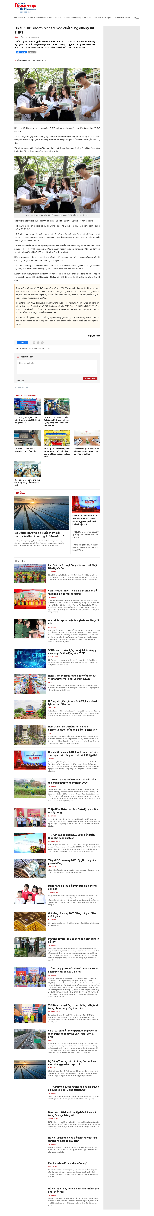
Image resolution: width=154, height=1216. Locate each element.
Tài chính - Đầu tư (54, 841)
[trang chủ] (15, 18)
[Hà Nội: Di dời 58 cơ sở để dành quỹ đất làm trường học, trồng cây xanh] (30, 1146)
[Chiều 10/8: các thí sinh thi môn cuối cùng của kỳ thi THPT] (57, 94)
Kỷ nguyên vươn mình (122, 18)
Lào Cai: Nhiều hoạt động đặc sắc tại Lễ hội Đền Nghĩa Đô (72, 567)
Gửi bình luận (90, 379)
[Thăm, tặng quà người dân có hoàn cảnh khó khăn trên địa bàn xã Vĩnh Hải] (30, 977)
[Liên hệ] (42, 342)
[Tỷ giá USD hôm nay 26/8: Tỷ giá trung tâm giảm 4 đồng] (30, 868)
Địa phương (52, 572)
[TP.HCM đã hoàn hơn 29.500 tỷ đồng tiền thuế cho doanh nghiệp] (30, 843)
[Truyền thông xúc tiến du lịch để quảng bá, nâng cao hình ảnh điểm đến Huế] (87, 438)
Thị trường (52, 920)
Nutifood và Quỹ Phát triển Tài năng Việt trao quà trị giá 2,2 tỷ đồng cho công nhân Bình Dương (56, 421)
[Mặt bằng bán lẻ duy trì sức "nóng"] (30, 1171)
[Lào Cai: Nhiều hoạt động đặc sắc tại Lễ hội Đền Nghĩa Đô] (30, 573)
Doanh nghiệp (53, 892)
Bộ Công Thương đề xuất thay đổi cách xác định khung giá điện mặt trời (39, 534)
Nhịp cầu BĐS (52, 1166)
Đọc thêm (19, 561)
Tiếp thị (20, 18)
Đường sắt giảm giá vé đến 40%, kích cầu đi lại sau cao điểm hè (72, 703)
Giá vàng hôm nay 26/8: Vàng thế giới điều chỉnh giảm (72, 915)
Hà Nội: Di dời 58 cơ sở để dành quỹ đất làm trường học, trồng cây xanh (72, 1139)
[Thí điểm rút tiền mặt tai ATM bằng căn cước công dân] (27, 438)
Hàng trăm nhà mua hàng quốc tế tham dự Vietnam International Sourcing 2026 (72, 677)
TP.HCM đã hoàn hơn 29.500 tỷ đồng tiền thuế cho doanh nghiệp (85, 534)
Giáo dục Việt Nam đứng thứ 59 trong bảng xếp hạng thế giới (27, 482)
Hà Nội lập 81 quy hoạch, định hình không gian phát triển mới (73, 1190)
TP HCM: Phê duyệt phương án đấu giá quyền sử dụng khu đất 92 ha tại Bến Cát (73, 1088)
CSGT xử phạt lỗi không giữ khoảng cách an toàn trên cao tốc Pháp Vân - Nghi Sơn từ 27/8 (72, 1033)
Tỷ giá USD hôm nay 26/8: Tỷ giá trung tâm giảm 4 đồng (72, 862)
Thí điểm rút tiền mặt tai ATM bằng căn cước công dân (27, 450)
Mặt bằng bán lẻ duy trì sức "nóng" (67, 1163)
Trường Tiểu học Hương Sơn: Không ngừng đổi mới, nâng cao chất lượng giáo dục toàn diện (57, 453)
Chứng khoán (53, 657)
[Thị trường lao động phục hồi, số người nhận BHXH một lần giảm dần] (27, 406)
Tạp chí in (110, 18)
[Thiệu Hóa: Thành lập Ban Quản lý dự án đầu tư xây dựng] (30, 817)
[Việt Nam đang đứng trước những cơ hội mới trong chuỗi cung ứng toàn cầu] (30, 1013)
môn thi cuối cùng (44, 348)
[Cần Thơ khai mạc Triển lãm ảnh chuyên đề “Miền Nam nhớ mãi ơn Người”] (30, 599)
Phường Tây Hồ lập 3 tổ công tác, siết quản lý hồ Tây (73, 940)
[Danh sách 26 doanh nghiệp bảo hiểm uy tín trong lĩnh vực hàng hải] (30, 1120)
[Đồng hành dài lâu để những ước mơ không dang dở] (30, 894)
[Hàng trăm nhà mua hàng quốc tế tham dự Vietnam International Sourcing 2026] (30, 684)
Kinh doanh (52, 708)
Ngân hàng (52, 867)
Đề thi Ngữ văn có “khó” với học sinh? (31, 60)
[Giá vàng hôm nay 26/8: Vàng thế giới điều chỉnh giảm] (30, 921)
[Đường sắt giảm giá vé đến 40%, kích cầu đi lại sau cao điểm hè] (30, 709)
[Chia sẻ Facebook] (21, 52)
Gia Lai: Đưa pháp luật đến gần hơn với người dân (73, 622)
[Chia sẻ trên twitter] (34, 342)
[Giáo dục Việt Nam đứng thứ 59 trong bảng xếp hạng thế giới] (27, 469)
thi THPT (25, 348)
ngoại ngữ (33, 348)
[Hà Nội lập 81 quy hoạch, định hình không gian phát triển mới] (30, 1197)
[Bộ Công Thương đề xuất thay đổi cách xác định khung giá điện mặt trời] (41, 513)
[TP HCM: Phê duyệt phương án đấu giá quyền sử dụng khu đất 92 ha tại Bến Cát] (30, 1095)
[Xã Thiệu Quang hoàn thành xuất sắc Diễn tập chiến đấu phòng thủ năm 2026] (30, 788)
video (104, 18)
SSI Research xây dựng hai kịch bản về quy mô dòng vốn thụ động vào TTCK (72, 652)
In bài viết (33, 52)
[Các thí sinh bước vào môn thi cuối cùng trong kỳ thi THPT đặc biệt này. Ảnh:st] (57, 184)
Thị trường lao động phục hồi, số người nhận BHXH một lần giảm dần (27, 420)
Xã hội (16, 37)
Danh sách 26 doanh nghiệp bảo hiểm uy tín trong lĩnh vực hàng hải (72, 1114)
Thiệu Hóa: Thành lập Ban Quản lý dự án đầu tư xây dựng (73, 811)
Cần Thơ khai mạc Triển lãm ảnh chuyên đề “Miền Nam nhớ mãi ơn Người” (72, 592)
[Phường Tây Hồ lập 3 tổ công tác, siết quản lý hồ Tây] (30, 947)
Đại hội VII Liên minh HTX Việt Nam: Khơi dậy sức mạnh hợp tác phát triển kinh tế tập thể (73, 754)
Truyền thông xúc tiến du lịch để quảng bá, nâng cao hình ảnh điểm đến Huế (86, 451)
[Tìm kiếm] (135, 18)
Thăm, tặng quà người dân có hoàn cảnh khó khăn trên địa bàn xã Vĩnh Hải (85, 547)
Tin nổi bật (20, 493)
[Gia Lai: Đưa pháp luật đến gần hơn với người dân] (30, 628)
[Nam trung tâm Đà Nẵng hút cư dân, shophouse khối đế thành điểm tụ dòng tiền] (30, 735)
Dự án (50, 733)
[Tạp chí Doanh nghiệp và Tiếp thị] (25, 6)
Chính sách (52, 1068)
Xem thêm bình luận (21, 387)
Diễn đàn (51, 759)
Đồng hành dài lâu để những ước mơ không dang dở (72, 887)
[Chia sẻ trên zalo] (38, 342)
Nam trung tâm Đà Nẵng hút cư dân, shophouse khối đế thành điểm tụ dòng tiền (72, 728)
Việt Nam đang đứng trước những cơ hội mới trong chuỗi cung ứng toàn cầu (73, 1007)
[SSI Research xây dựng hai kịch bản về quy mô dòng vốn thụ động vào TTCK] (30, 658)
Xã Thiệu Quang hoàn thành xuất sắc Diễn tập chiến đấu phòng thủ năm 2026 (72, 781)
